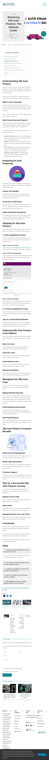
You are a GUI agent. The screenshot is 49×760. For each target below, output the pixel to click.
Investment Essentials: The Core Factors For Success (26, 606)
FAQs (5, 74)
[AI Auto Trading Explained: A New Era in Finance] (7, 602)
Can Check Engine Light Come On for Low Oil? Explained (9, 696)
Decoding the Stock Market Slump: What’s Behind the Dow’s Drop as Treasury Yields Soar (13, 624)
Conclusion (6, 72)
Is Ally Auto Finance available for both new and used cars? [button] (16, 550)
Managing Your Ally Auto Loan (10, 65)
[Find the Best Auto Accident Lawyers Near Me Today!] (17, 602)
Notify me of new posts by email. (11, 671)
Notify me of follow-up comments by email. (13, 668)
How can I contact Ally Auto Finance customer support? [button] (16, 576)
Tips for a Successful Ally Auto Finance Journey (13, 70)
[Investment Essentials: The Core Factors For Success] (27, 602)
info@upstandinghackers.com (32, 715)
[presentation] (4, 693)
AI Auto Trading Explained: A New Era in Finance (7, 606)
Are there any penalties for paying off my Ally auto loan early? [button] (16, 569)
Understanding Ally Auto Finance (11, 56)
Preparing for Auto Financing (10, 58)
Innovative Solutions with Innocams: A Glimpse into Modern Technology (21, 622)
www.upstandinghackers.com (32, 717)
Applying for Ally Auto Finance (11, 61)
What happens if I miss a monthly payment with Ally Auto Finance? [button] (15, 582)
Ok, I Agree (42, 754)
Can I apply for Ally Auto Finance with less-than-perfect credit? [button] (16, 563)
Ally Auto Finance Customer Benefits (11, 67)
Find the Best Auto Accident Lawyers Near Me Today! (17, 606)
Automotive (13, 14)
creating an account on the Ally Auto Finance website (17, 247)
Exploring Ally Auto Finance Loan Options (12, 63)
